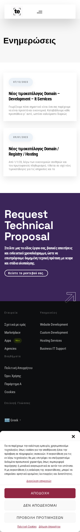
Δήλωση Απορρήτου (49, 526)
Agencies (10, 348)
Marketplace (12, 332)
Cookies (9, 392)
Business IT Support (53, 348)
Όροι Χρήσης (12, 376)
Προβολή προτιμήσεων (40, 518)
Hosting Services (51, 340)
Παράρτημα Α (13, 384)
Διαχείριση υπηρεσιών (38, 481)
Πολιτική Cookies (26, 526)
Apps (12, 340)
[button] (73, 436)
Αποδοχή (40, 493)
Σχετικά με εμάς (15, 324)
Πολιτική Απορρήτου (18, 368)
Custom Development (54, 332)
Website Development (54, 324)
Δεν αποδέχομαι (40, 505)
